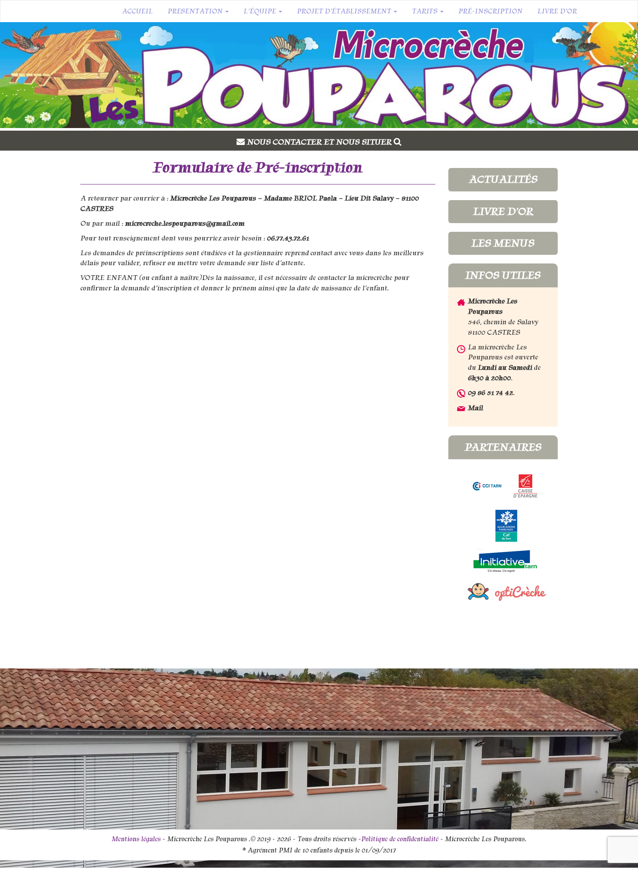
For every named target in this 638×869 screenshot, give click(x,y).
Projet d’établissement (345, 11)
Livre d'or (503, 211)
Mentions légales (136, 839)
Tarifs (425, 11)
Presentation (196, 11)
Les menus (502, 243)
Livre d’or (557, 11)
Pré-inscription (490, 11)
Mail (475, 407)
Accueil (137, 11)
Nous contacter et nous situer (320, 142)
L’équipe (260, 11)
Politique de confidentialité (399, 839)
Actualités (503, 179)
